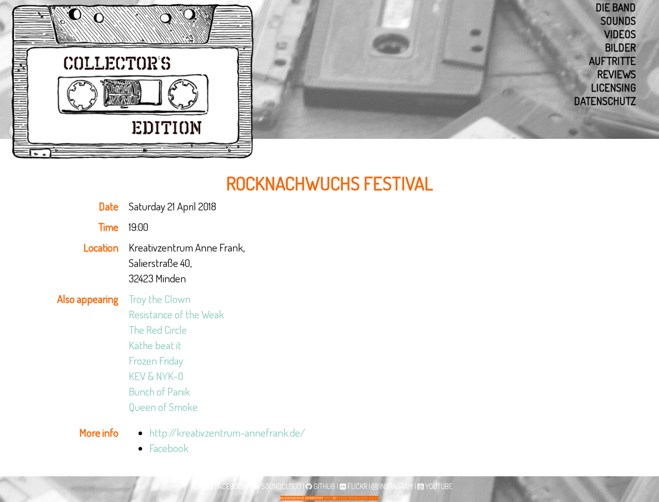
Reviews (616, 74)
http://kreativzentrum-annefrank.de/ (227, 432)
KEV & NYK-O (156, 376)
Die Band (616, 7)
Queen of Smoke (163, 407)
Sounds (618, 20)
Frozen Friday (156, 360)
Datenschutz (605, 101)
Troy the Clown (159, 299)
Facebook (168, 448)
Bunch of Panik (159, 391)
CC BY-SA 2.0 (370, 498)
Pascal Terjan (347, 498)
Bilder (620, 47)
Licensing (613, 87)
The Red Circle (158, 329)
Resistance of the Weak (176, 314)
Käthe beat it (155, 345)
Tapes (328, 498)
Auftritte (612, 61)
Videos (620, 34)
